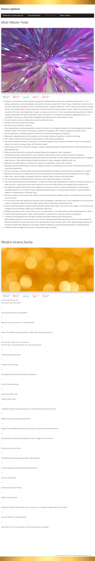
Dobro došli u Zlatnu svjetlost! (13, 15)
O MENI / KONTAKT (65, 15)
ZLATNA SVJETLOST (49, 15)
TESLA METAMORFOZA (34, 15)
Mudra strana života (17, 242)
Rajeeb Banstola (87, 555)
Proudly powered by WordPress (63, 555)
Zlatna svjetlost (10, 9)
